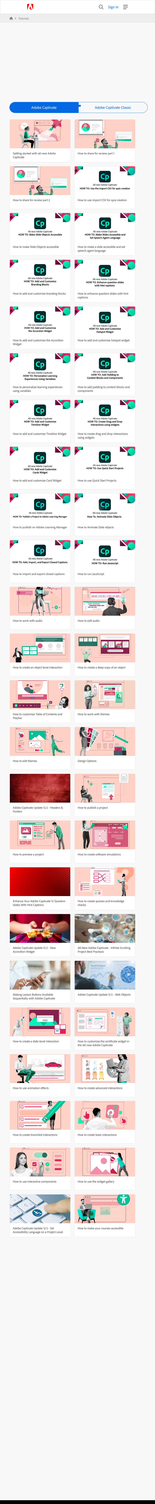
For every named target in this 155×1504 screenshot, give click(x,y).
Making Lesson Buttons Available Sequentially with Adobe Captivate (34, 996)
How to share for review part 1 (96, 153)
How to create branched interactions (35, 1135)
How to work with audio (27, 620)
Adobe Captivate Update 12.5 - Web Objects (104, 994)
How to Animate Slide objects (96, 527)
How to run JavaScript (91, 574)
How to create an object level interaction (37, 667)
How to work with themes (93, 714)
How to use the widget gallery (96, 1181)
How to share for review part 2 (31, 200)
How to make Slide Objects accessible (36, 247)
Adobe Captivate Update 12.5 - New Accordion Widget (34, 949)
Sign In (113, 7)
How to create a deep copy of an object (102, 667)
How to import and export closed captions (38, 574)
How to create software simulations (99, 854)
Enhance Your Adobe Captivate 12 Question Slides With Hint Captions (39, 903)
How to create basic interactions (97, 1135)
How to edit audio (89, 620)
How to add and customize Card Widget (37, 480)
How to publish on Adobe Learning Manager (40, 527)
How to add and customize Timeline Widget (39, 434)
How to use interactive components (34, 1181)
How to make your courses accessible (100, 1228)
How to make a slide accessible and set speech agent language (101, 248)
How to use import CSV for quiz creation (102, 200)
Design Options (87, 761)
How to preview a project (28, 854)
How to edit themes (25, 761)
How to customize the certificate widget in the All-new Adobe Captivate (103, 1043)
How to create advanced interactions (100, 1088)
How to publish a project (93, 807)
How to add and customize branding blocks (39, 293)
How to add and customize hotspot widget (104, 340)
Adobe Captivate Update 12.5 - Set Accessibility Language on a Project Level (38, 1230)
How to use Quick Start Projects (97, 480)
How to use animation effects (31, 1088)
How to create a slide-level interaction (36, 1041)
